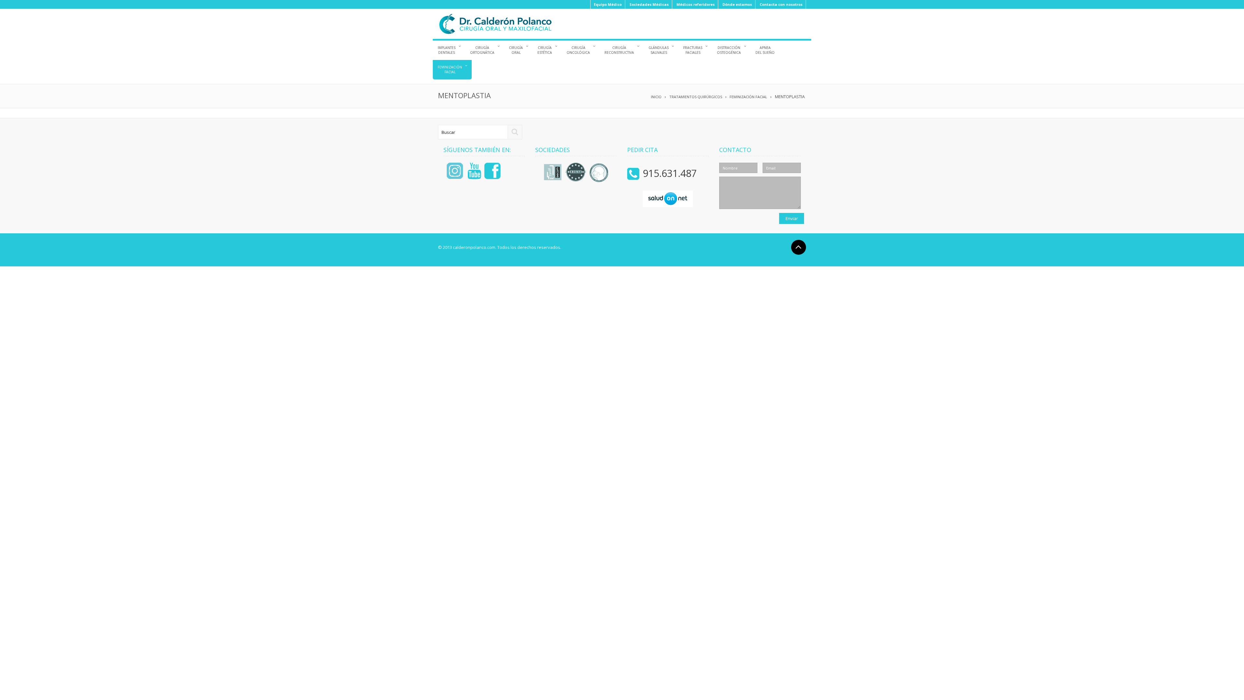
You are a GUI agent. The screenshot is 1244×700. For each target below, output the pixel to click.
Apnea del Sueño (765, 50)
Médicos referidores (695, 4)
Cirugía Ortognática (482, 50)
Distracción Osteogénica (729, 50)
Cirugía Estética (544, 50)
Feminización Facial (450, 69)
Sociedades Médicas (649, 4)
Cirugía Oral (516, 50)
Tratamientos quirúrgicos (695, 96)
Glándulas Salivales (659, 50)
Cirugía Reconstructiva (619, 50)
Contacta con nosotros (781, 4)
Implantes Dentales (446, 50)
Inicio (656, 96)
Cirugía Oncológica (578, 50)
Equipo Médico (608, 4)
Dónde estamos (737, 4)
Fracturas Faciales (692, 50)
